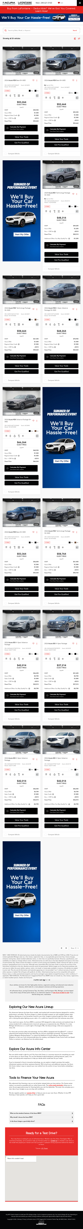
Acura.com (41, 1221)
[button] (38, 60)
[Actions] (37, 80)
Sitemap (20, 1219)
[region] (22, 116)
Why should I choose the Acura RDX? (21, 1117)
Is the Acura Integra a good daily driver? (22, 1121)
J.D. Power (44, 1148)
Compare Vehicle (14, 154)
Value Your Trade (21, 137)
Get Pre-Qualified (21, 143)
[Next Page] (66, 948)
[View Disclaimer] (23, 95)
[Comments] (37, 95)
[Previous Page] (61, 948)
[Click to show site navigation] (80, 3)
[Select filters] (75, 38)
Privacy (24, 1219)
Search (75, 30)
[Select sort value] (78, 38)
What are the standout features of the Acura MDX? (25, 1113)
